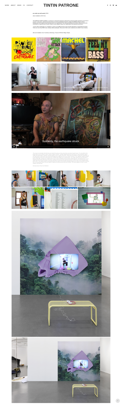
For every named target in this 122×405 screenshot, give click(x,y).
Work (7, 5)
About (13, 5)
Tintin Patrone (61, 5)
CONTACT (30, 5)
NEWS (19, 5)
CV (24, 5)
